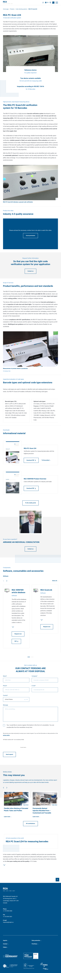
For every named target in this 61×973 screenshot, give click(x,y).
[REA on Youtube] (34, 930)
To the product (45, 460)
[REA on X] (16, 930)
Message (5, 705)
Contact (5, 944)
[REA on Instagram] (28, 930)
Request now (18, 634)
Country (5, 695)
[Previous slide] (3, 788)
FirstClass (34, 944)
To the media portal (30, 503)
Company (34, 676)
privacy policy (6, 735)
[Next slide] (7, 581)
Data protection (36, 940)
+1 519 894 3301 (7, 916)
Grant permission (30, 235)
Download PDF (30, 460)
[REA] (8, 2)
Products (12, 9)
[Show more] (13, 627)
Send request (9, 754)
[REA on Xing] (22, 930)
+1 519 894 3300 (7, 911)
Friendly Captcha (23, 747)
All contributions (30, 823)
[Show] (30, 182)
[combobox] (16, 699)
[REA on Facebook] (10, 930)
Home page (6, 9)
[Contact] (57, 879)
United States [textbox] (9, 699)
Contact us (30, 271)
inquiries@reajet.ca (8, 922)
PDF (16, 641)
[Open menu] (57, 2)
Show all (54, 580)
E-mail (33, 685)
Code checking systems (21, 9)
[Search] (50, 3)
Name (4, 676)
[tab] (29, 657)
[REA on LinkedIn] (4, 930)
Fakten (5, 947)
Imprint (5, 940)
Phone (5, 685)
